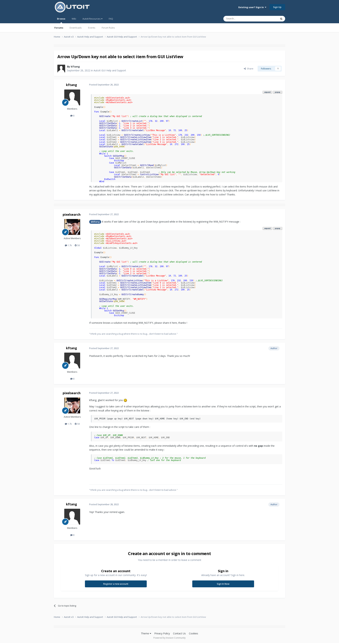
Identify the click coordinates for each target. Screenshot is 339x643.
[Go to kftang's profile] (61, 68)
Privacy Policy (162, 633)
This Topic (267, 18)
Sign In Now (223, 583)
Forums (58, 27)
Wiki (74, 18)
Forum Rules (108, 27)
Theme (145, 633)
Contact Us (179, 633)
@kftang (95, 221)
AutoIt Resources (91, 18)
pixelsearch (72, 214)
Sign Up (277, 7)
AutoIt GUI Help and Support (110, 70)
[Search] (281, 18)
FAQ (111, 18)
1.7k (69, 245)
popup (277, 92)
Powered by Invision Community (169, 637)
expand (267, 92)
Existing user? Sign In (251, 7)
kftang (75, 66)
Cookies (193, 633)
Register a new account (115, 583)
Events (91, 27)
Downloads (76, 27)
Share (249, 68)
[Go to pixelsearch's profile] (72, 227)
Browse (61, 18)
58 (78, 245)
